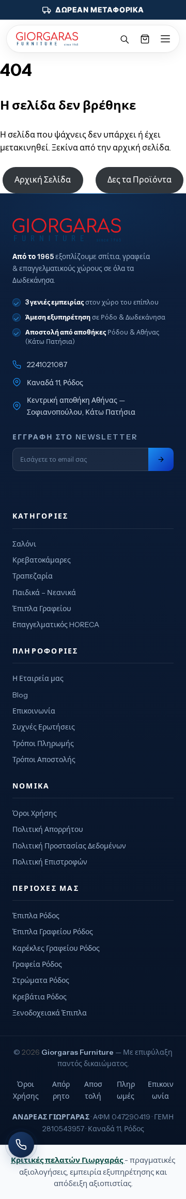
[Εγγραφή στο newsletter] (161, 459)
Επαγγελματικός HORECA (55, 624)
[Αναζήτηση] (124, 39)
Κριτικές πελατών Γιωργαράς (68, 1160)
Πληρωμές (126, 1090)
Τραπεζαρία (32, 576)
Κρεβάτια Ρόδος (39, 996)
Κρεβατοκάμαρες (41, 560)
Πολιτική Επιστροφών (49, 862)
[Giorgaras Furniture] (47, 38)
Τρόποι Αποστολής (43, 759)
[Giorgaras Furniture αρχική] (93, 229)
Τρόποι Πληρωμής (43, 743)
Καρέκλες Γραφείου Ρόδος (56, 948)
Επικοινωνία (33, 711)
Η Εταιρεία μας (38, 678)
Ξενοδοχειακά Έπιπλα (49, 1013)
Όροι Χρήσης (34, 813)
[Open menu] (165, 39)
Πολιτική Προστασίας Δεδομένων (69, 846)
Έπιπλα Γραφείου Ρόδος (52, 931)
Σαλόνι (24, 544)
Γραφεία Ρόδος (37, 964)
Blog (20, 695)
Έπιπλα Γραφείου (41, 608)
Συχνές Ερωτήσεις (43, 727)
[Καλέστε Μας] (21, 1145)
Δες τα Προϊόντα (139, 179)
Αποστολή (93, 1090)
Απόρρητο (61, 1090)
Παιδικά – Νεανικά (44, 592)
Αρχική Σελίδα (42, 179)
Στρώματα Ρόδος (40, 980)
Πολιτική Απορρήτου (47, 829)
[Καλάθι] (144, 39)
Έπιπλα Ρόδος (35, 915)
